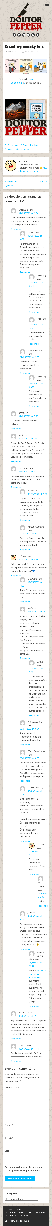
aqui (31, 79)
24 (39, 51)
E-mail (9, 1138)
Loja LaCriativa (22, 1215)
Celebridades (14, 145)
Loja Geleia (10, 1215)
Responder (16, 229)
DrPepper (25, 145)
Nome (9, 1125)
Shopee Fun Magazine (34, 1212)
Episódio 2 (16, 82)
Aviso (43, 181)
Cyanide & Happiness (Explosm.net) (38, 974)
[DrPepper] (26, 16)
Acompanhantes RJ (13, 1209)
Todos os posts (21, 149)
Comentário (12, 1087)
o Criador (28, 51)
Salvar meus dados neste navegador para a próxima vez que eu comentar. (24, 1169)
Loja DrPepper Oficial (14, 1212)
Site (7, 1150)
